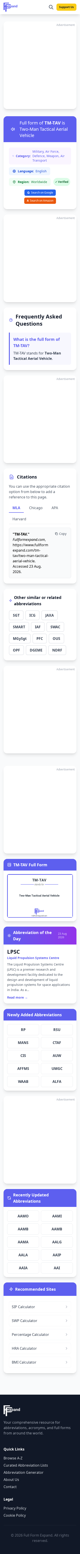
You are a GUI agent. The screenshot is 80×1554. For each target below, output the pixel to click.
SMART (19, 626)
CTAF (57, 1042)
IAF (38, 626)
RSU (56, 1029)
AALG (57, 1242)
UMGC (57, 1068)
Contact (10, 1486)
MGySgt (20, 638)
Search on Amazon (40, 200)
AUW (57, 1055)
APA (55, 507)
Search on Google (42, 192)
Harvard (19, 519)
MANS (23, 1042)
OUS (56, 638)
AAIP (57, 1254)
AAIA (23, 1267)
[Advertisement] (40, 65)
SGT (16, 615)
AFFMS (23, 1068)
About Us (11, 1479)
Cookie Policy (15, 1515)
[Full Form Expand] (11, 7)
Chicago (36, 507)
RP (23, 1029)
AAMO (23, 1216)
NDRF (57, 650)
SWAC (55, 626)
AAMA (23, 1242)
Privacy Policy (15, 1508)
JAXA (49, 615)
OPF (16, 650)
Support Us (66, 7)
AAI (57, 1267)
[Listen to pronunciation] (13, 129)
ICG (32, 615)
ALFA (56, 1081)
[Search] (51, 7)
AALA (23, 1254)
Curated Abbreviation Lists (26, 1465)
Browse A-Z (13, 1458)
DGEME (36, 650)
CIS (23, 1055)
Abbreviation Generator (24, 1472)
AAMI (57, 1216)
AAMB (23, 1229)
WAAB (23, 1081)
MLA (16, 507)
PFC (39, 638)
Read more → (17, 997)
